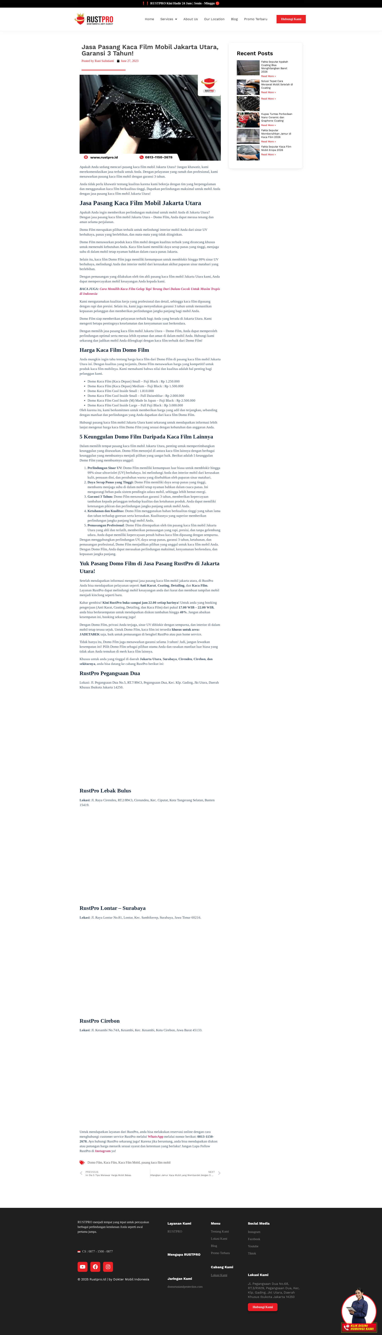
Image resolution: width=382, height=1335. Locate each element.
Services (166, 19)
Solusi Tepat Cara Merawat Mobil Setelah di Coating (277, 84)
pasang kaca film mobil (156, 1162)
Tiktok (252, 1253)
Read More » (268, 76)
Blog (234, 19)
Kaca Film (110, 1162)
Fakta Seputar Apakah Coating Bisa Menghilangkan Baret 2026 (274, 66)
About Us (190, 19)
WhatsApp (155, 1136)
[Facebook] (95, 1267)
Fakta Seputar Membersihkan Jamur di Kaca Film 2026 (276, 134)
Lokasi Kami (219, 1238)
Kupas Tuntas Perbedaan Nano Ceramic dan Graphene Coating (276, 117)
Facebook (254, 1239)
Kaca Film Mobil (129, 1162)
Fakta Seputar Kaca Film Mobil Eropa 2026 (276, 148)
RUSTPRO (175, 1231)
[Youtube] (83, 1267)
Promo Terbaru (255, 19)
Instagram (103, 1151)
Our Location (214, 19)
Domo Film (95, 1162)
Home (149, 19)
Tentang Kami (220, 1231)
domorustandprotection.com (185, 1286)
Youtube (253, 1246)
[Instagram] (108, 1267)
